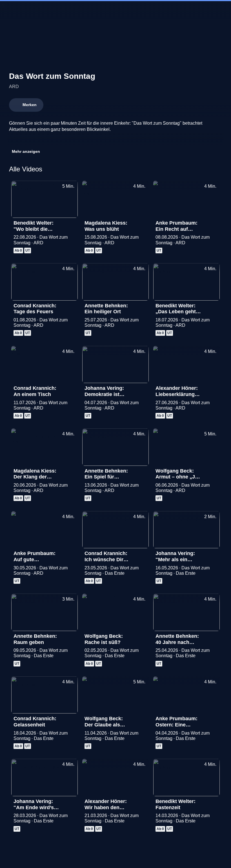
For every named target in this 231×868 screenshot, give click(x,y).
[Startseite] (115, 10)
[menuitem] (9, 10)
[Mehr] (71, 224)
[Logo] (51, 139)
